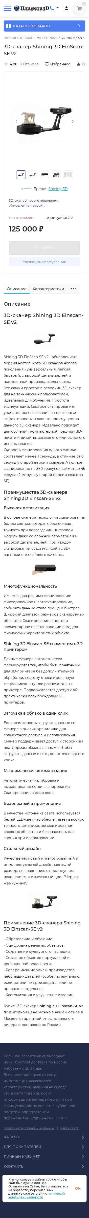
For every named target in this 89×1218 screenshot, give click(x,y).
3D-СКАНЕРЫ (30, 37)
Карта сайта (69, 1128)
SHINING (51, 37)
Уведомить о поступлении (44, 262)
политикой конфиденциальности (36, 1195)
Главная (10, 37)
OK (78, 1188)
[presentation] (16, 121)
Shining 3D (58, 189)
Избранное (60, 64)
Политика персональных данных (29, 1128)
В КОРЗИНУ (45, 248)
